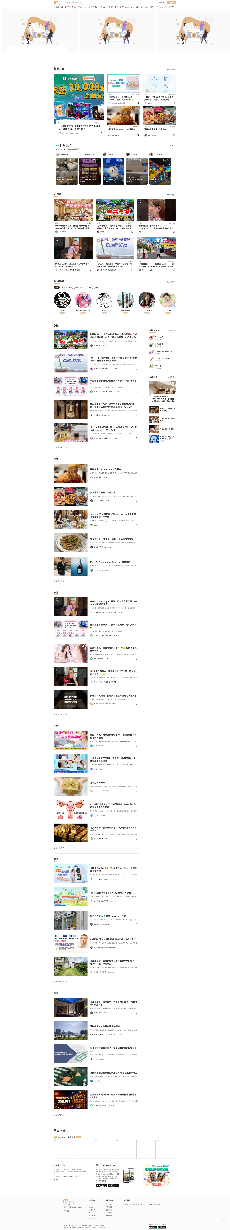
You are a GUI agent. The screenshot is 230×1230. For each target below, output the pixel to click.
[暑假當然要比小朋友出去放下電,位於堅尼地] (160, 171)
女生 (142, 7)
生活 (156, 7)
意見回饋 (92, 1216)
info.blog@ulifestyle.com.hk (71, 1176)
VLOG (127, 7)
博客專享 (118, 7)
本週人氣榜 (154, 330)
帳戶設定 (109, 1207)
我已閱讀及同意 (188, 1227)
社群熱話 (73, 7)
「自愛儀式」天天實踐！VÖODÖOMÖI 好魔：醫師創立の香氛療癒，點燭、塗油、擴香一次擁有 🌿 (163, 398)
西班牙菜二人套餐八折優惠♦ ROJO (167, 410)
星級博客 (110, 7)
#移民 (159, 1204)
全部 (56, 287)
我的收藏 (109, 1210)
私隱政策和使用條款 (55, 1226)
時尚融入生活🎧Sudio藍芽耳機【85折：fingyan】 (167, 439)
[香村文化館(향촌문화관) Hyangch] (90, 171)
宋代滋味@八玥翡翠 (167, 429)
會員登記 (162, 3)
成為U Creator (85, 7)
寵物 (161, 7)
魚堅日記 (62, 310)
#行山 (130, 1204)
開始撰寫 (172, 3)
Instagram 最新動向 (66, 1137)
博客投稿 (92, 1218)
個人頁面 (109, 1204)
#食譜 (140, 1204)
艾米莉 (104, 310)
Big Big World (146, 310)
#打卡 (135, 1204)
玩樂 (147, 7)
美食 (132, 7)
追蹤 (62, 314)
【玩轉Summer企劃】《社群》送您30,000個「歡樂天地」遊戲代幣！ (42, 54)
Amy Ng (167, 310)
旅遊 (137, 7)
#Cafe (145, 1204)
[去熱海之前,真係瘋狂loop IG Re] (137, 171)
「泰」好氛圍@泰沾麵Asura (167, 419)
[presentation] (55, 31)
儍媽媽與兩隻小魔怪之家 (83, 310)
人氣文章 (153, 377)
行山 (166, 7)
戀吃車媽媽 (125, 310)
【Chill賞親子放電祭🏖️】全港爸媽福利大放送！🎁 (108, 54)
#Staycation (152, 1204)
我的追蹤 (109, 1213)
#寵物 (126, 1204)
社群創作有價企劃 (60, 7)
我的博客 (109, 1216)
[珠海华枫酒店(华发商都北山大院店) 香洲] (67, 171)
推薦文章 (102, 7)
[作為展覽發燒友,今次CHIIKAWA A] (113, 171)
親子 (151, 7)
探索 (96, 7)
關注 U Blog (61, 1130)
